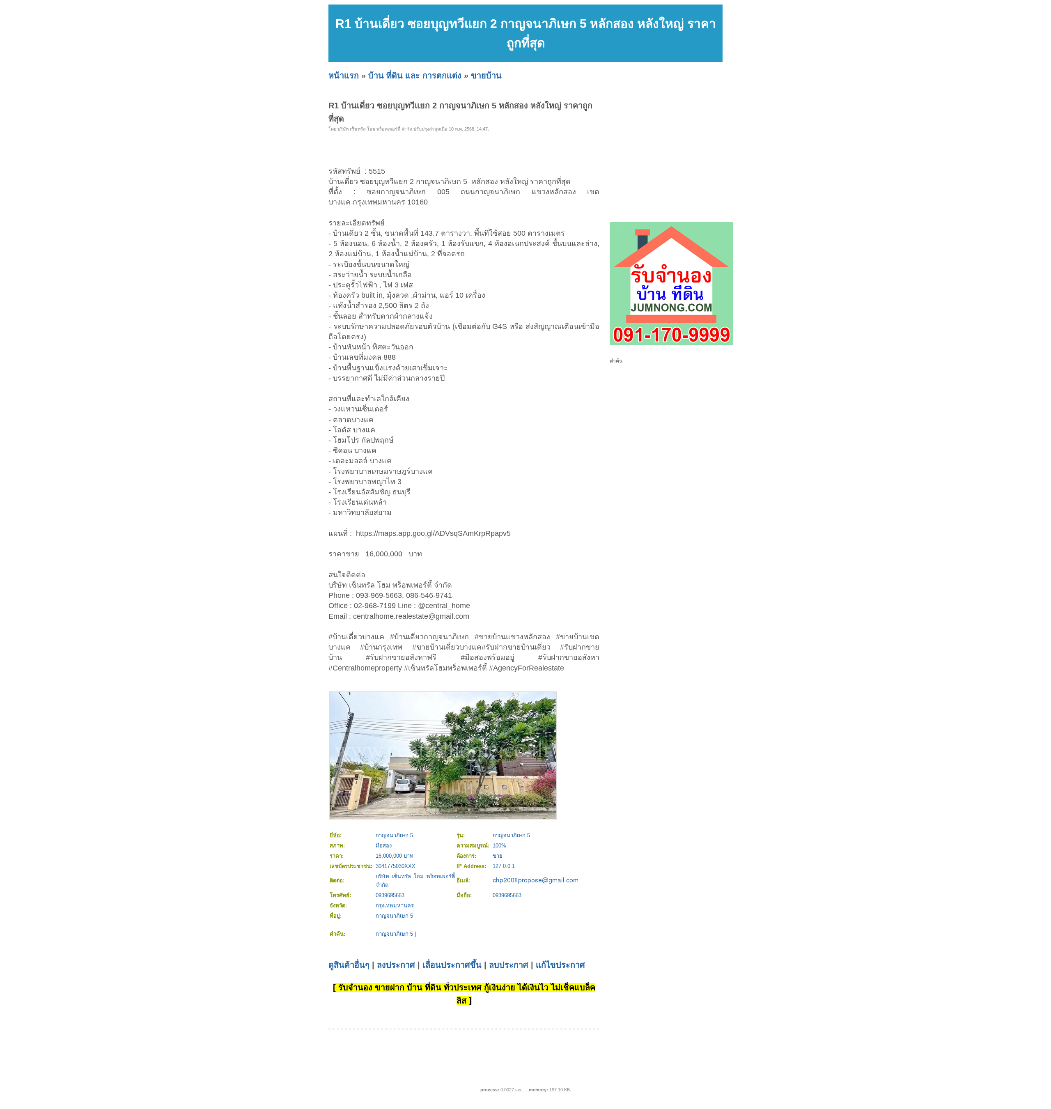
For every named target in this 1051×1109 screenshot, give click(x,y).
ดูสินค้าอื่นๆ (348, 964)
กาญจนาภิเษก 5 (394, 934)
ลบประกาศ (508, 964)
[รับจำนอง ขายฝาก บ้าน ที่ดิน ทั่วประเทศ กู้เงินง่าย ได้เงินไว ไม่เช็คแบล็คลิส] (671, 344)
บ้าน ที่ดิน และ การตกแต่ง (414, 75)
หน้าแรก (343, 75)
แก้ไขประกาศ (560, 964)
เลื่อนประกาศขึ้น (452, 964)
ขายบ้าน (486, 75)
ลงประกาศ (396, 964)
